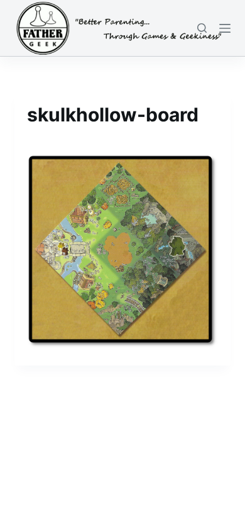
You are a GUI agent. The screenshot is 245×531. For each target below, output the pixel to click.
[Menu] (225, 28)
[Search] (202, 28)
